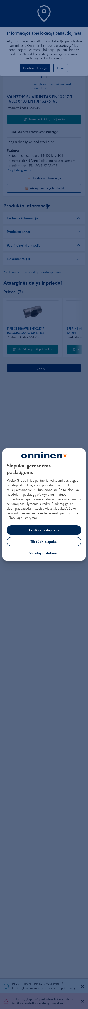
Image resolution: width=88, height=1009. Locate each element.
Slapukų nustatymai (43, 553)
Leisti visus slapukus (44, 530)
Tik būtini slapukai (43, 541)
